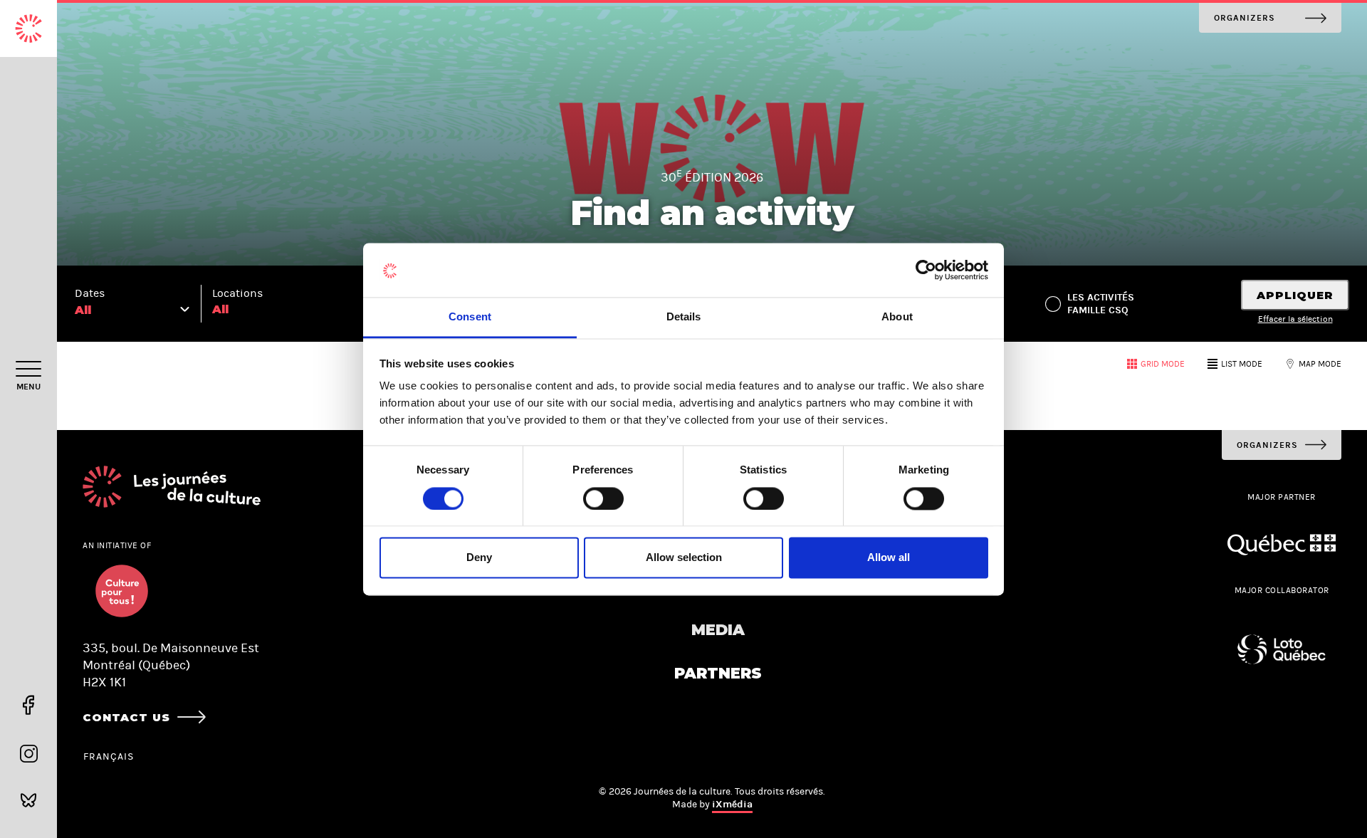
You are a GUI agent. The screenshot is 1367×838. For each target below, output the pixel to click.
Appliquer (1295, 295)
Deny (479, 558)
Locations (237, 293)
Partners (718, 673)
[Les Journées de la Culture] (28, 28)
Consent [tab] (470, 317)
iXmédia (732, 804)
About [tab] (897, 317)
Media (718, 630)
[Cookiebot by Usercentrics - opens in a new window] (926, 270)
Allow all (888, 558)
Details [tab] (683, 317)
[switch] (603, 498)
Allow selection (684, 558)
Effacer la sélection (1295, 319)
